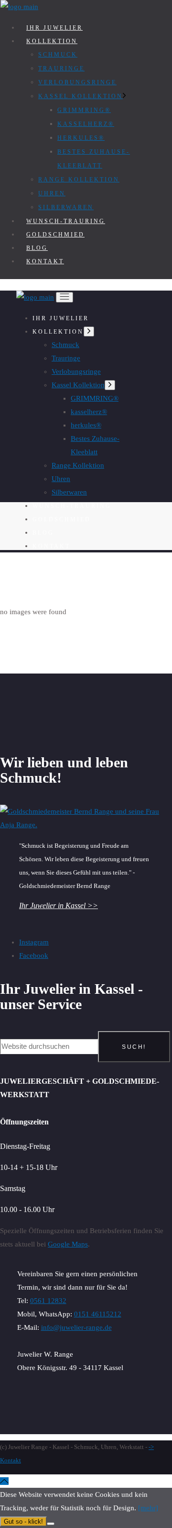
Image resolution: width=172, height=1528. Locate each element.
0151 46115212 (97, 1314)
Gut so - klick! (23, 1521)
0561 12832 (48, 1300)
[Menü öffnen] (64, 297)
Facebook (33, 955)
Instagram (34, 942)
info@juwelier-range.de (76, 1327)
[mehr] (148, 1508)
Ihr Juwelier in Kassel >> (58, 905)
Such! (134, 1047)
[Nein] (50, 1523)
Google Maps (68, 1244)
